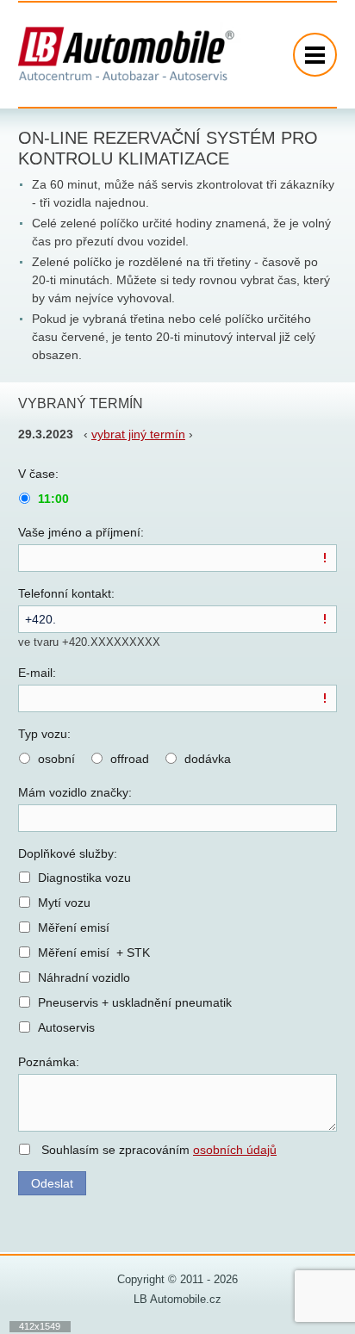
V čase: (38, 474)
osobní (56, 759)
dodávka (207, 759)
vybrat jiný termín (138, 434)
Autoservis (66, 1027)
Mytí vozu (64, 902)
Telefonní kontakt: (66, 593)
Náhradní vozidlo (84, 977)
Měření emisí (73, 927)
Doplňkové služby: (67, 853)
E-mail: (37, 672)
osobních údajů (235, 1150)
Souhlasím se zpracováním (159, 1150)
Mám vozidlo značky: (75, 792)
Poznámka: (48, 1062)
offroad (129, 759)
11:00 (53, 499)
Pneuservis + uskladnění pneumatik (135, 1002)
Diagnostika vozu (84, 877)
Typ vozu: (44, 734)
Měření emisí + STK (94, 952)
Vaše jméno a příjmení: (81, 532)
